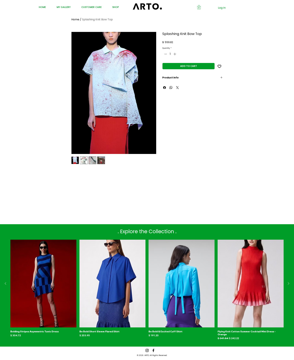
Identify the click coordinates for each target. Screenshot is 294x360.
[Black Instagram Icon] (147, 350)
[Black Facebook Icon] (153, 350)
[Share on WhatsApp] (171, 88)
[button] (199, 7)
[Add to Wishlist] (219, 66)
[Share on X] (177, 88)
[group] (147, 289)
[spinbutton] (170, 54)
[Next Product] (289, 283)
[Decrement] (165, 54)
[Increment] (175, 54)
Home (75, 19)
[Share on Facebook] (164, 88)
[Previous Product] (5, 283)
